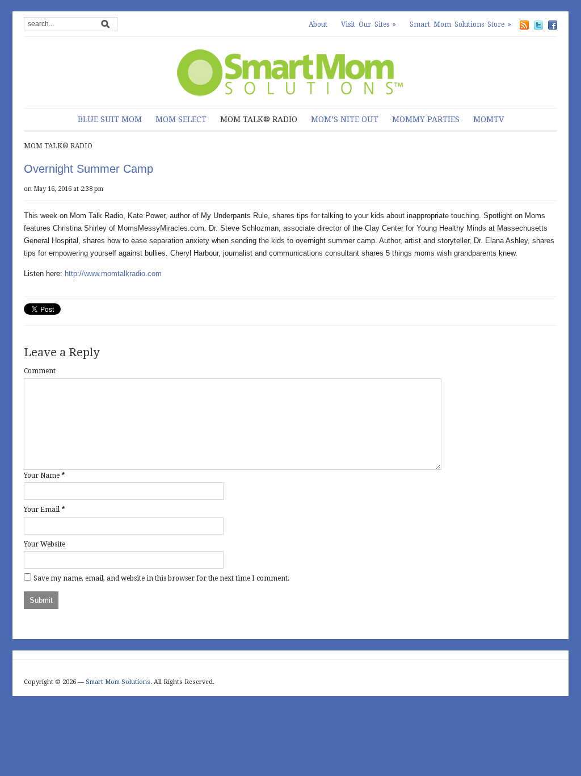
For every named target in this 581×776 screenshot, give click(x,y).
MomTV (488, 119)
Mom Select (181, 119)
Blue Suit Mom (110, 119)
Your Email (42, 510)
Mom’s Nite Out (344, 119)
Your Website (44, 544)
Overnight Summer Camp (88, 168)
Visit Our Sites (368, 24)
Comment (40, 371)
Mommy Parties (426, 119)
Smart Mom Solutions (118, 682)
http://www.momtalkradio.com (113, 273)
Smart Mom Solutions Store (460, 24)
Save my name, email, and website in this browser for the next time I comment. (161, 578)
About (318, 24)
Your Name (42, 475)
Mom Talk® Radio (258, 119)
